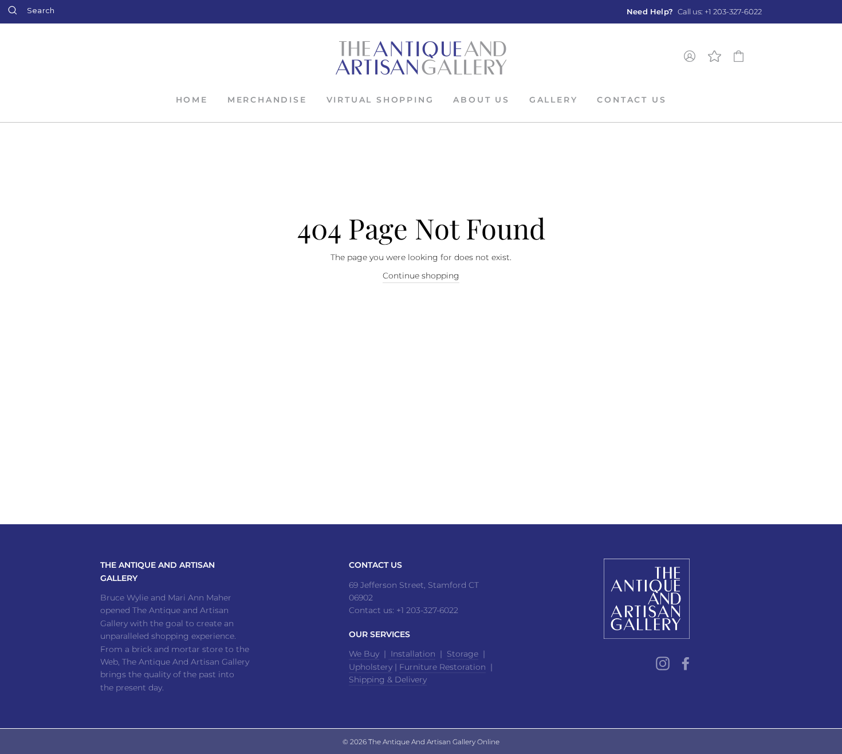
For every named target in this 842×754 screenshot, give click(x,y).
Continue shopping (421, 275)
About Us (481, 100)
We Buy (364, 654)
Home (192, 100)
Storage (462, 654)
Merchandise (267, 100)
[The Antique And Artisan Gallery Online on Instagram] (663, 663)
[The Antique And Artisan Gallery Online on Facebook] (686, 663)
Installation (411, 654)
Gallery (553, 100)
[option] (694, 12)
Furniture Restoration (442, 667)
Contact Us (631, 100)
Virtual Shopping (380, 100)
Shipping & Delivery (388, 679)
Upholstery (370, 667)
